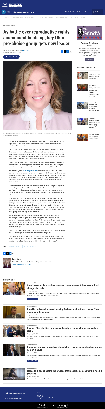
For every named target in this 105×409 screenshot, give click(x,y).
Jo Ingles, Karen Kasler (32, 315)
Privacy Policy (40, 396)
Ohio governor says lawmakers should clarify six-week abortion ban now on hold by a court (64, 348)
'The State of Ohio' (17, 17)
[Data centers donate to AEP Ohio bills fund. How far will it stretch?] (82, 75)
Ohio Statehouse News (30, 246)
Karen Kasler (25, 50)
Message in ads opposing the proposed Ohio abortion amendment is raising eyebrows (64, 372)
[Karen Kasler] (7, 263)
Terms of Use (40, 395)
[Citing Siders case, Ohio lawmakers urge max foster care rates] (82, 137)
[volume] (8, 12)
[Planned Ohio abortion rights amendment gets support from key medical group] (14, 331)
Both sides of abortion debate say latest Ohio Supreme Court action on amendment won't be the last (94, 90)
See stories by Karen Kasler (21, 264)
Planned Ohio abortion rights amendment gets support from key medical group (62, 329)
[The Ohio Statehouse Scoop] (89, 33)
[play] (3, 12)
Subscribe (89, 60)
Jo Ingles (29, 291)
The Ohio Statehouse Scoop (45, 17)
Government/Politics (9, 26)
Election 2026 (29, 17)
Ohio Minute (75, 17)
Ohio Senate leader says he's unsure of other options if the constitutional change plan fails (63, 287)
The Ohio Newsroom (63, 17)
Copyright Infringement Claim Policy (46, 398)
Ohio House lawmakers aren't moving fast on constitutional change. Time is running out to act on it (64, 310)
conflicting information (30, 171)
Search (83, 17)
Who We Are (5, 17)
